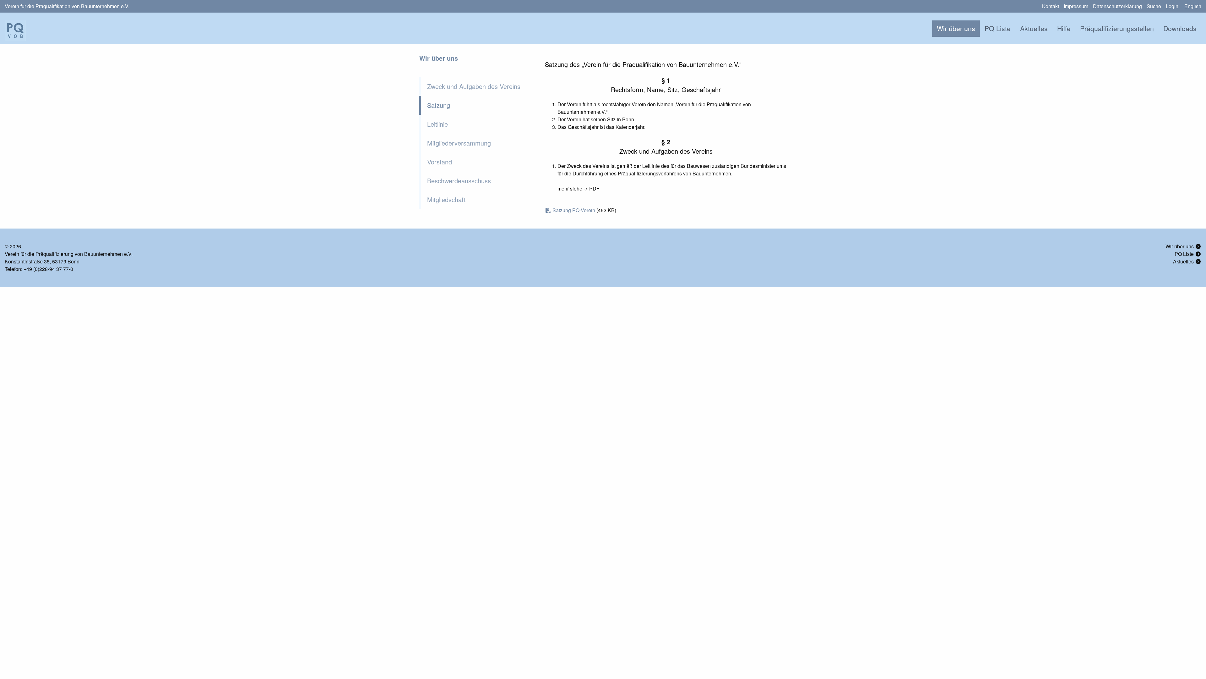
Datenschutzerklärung (1117, 6)
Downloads (1180, 28)
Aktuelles (1034, 28)
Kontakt (1050, 6)
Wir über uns (956, 28)
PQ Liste (998, 28)
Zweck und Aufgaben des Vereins (473, 86)
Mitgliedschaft (446, 199)
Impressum (1076, 6)
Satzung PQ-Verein (573, 210)
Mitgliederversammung (459, 142)
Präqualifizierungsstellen (1117, 28)
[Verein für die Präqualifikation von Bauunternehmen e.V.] (15, 30)
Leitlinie (437, 124)
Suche (1154, 6)
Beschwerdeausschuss (459, 180)
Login (1172, 6)
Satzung (438, 105)
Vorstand (439, 161)
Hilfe (1064, 28)
